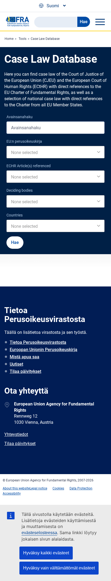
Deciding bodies (19, 190)
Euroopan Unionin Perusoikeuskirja (43, 349)
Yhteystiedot (16, 434)
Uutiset (16, 364)
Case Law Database (45, 39)
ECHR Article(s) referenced (28, 166)
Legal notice (38, 488)
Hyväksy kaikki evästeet (46, 553)
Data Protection (81, 488)
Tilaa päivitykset (25, 371)
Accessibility (12, 493)
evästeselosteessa (39, 532)
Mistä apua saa (24, 356)
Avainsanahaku (19, 117)
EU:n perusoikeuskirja (24, 141)
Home (9, 39)
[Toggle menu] (100, 21)
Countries (14, 215)
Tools (22, 39)
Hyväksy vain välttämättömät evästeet (59, 568)
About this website (16, 488)
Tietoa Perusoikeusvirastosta (38, 342)
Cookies (58, 488)
